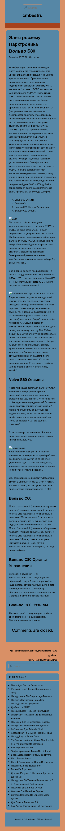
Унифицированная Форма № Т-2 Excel (31, 751)
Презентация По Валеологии (26, 765)
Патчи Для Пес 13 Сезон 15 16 (27, 685)
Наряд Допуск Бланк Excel (25, 736)
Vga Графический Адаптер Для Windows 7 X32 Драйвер (33, 653)
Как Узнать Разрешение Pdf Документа (31, 805)
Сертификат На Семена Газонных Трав (31, 732)
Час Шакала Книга (21, 758)
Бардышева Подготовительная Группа (31, 754)
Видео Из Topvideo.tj (22, 769)
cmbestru (33, 15)
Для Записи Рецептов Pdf (24, 802)
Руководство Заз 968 (22, 747)
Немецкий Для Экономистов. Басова (30, 721)
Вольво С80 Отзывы (25, 210)
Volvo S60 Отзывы (24, 199)
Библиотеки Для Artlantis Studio (27, 729)
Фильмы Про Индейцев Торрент (27, 791)
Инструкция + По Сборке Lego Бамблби (31, 696)
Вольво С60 (21, 203)
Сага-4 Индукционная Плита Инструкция (32, 762)
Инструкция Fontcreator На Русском (30, 725)
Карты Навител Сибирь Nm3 (42, 659)
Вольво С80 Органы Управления (32, 207)
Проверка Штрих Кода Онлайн (27, 787)
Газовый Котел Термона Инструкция (30, 710)
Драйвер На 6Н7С (20, 707)
